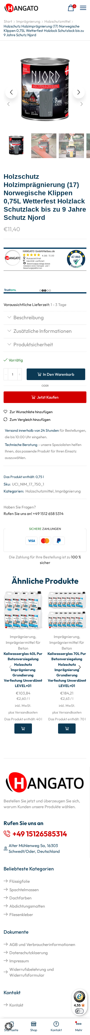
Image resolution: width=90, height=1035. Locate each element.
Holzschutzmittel (57, 21)
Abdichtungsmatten (27, 906)
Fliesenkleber (21, 914)
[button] (72, 8)
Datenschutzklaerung (28, 952)
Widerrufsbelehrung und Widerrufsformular (31, 972)
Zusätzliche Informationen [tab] (42, 331)
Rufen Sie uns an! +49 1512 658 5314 (34, 513)
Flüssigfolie (19, 881)
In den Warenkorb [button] (23, 728)
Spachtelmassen (24, 889)
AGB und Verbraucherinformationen (42, 944)
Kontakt (16, 1004)
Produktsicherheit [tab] (33, 344)
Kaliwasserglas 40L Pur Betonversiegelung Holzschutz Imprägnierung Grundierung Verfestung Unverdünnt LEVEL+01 (23, 669)
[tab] (45, 318)
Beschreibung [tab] (28, 317)
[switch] (79, 1011)
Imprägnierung (28, 21)
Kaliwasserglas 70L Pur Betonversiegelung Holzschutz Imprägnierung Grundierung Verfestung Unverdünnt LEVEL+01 (67, 669)
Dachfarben (20, 897)
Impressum (19, 960)
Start (8, 21)
